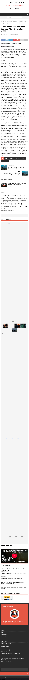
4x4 (6, 158)
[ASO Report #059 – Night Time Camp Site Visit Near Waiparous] (4, 185)
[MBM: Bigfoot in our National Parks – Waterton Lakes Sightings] (20, 490)
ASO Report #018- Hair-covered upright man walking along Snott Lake (12, 582)
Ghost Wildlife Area (20, 158)
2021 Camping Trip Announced (8, 661)
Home (2, 630)
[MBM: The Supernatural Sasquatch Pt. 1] (8, 490)
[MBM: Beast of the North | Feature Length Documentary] (11, 275)
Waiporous (5, 161)
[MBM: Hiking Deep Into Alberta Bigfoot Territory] (14, 330)
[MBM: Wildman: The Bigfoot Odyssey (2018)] (14, 490)
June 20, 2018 (5, 589)
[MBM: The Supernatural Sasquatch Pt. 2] (17, 326)
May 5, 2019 (5, 34)
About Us (3, 632)
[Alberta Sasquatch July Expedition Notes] (23, 326)
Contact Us (3, 636)
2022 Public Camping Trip (7, 656)
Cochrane (11, 158)
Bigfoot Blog (4, 634)
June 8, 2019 (4, 580)
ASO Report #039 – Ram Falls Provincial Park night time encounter (14, 569)
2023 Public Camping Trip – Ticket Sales (10, 653)
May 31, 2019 (11, 185)
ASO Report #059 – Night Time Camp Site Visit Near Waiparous (17, 183)
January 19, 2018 (5, 585)
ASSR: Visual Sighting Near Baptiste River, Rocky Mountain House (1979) (13, 574)
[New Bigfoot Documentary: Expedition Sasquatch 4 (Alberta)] (5, 326)
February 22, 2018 (5, 571)
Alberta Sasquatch (14, 34)
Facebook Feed (4, 639)
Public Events (4, 641)
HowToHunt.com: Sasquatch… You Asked (11, 578)
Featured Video (8, 546)
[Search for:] (14, 17)
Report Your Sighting (6, 643)
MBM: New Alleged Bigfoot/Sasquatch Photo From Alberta (13, 587)
